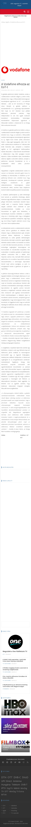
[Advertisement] (15, 40)
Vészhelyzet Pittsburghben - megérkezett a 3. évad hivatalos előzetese (15, 710)
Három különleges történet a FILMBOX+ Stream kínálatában (13, 746)
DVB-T (24, 784)
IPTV (3, 788)
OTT (10, 777)
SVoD (25, 777)
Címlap (3, 22)
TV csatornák (7, 663)
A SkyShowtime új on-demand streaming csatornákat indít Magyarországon (15, 685)
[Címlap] (3, 3)
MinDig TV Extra (16, 791)
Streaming (6, 688)
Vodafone (23, 435)
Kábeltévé (14, 805)
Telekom (16, 784)
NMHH (17, 788)
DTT (4, 654)
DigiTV (10, 788)
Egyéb (7, 22)
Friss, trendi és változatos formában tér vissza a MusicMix (15, 677)
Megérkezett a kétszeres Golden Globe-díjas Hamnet (15, 16)
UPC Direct (6, 781)
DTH (3, 777)
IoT (27, 435)
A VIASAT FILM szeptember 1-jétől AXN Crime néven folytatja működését (14, 660)
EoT (21, 437)
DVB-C (17, 777)
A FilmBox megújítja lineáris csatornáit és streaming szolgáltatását (15, 668)
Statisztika (14, 808)
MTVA (4, 794)
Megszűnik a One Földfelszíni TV (15, 651)
